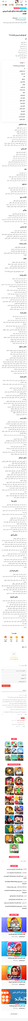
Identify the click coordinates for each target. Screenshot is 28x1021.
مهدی (25, 899)
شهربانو (17, 979)
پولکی (24, 84)
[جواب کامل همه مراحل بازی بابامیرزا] (14, 924)
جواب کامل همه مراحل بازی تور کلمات (16, 958)
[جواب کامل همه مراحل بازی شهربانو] (14, 972)
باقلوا (24, 92)
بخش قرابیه (22, 103)
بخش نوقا (23, 111)
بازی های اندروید (23, 8)
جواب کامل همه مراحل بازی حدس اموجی (12, 903)
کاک (24, 76)
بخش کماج (23, 114)
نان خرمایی (23, 87)
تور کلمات (16, 956)
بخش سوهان (22, 109)
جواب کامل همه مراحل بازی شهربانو (17, 982)
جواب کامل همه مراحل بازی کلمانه (17, 1006)
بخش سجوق (22, 100)
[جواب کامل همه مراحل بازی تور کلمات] (14, 948)
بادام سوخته (22, 90)
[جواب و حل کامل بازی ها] (19, 1)
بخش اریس (22, 106)
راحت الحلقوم (22, 71)
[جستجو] (6, 1)
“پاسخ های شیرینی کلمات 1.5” (19, 66)
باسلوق (23, 79)
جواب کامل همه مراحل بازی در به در (14, 873)
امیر (18, 722)
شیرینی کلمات (16, 8)
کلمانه (17, 1003)
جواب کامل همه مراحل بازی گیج (16, 896)
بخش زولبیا (22, 95)
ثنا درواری (24, 903)
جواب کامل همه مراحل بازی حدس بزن (14, 869)
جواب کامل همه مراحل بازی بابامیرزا (17, 934)
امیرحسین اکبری (22, 936)
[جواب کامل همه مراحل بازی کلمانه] (14, 996)
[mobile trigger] (25, 1)
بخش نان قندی (22, 117)
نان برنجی (23, 74)
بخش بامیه (22, 98)
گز (24, 68)
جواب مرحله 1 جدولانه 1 (11, 887)
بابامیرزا (23, 932)
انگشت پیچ (23, 82)
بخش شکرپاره (22, 119)
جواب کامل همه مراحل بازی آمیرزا (15, 899)
